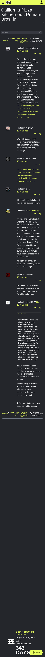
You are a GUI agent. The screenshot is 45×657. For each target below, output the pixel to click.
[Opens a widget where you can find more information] (36, 653)
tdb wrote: (22, 313)
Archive (12, 39)
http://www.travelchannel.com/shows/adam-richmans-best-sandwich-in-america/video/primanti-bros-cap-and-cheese (28, 175)
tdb (37, 302)
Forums (5, 40)
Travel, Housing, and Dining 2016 (24, 41)
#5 (40, 214)
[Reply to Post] (35, 54)
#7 (40, 308)
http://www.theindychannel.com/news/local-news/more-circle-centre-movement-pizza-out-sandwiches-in (28, 111)
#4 (40, 195)
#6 (40, 280)
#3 (40, 164)
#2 (40, 134)
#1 (40, 54)
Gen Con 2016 (17, 40)
